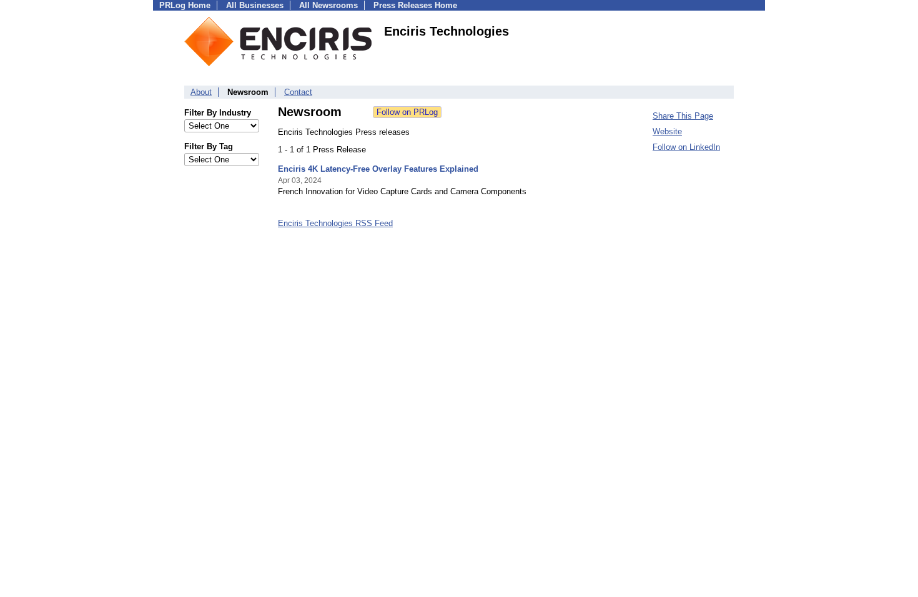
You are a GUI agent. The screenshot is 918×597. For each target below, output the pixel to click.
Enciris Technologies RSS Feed (335, 223)
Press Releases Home (415, 5)
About (201, 92)
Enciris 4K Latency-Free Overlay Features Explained (378, 169)
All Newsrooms (328, 5)
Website (667, 131)
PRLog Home (184, 5)
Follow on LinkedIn (686, 147)
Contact (298, 92)
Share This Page (683, 116)
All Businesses (255, 5)
